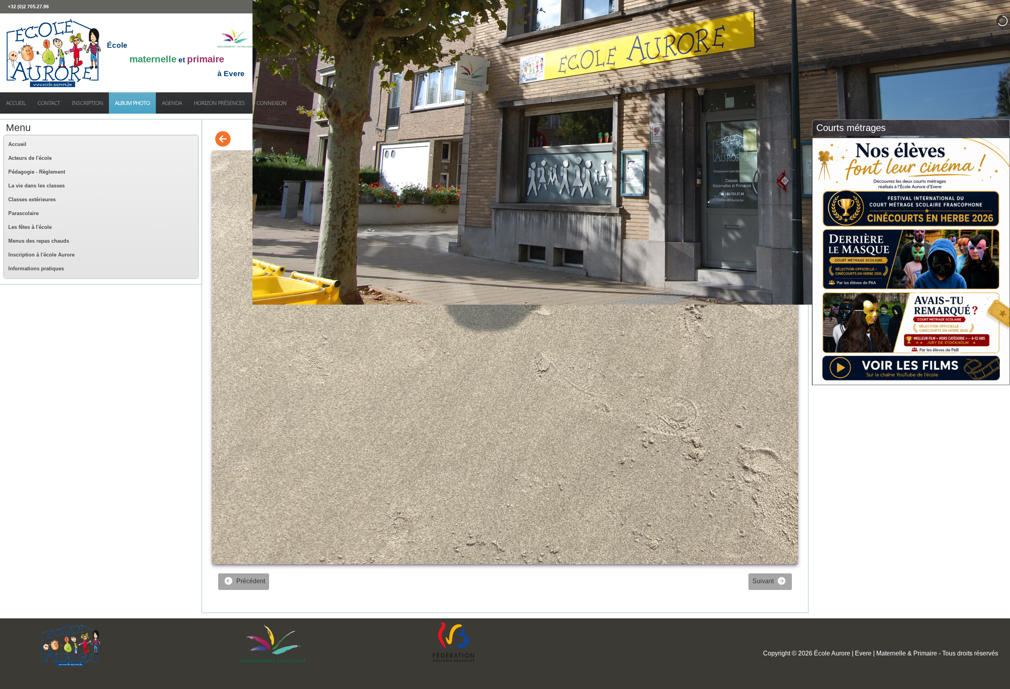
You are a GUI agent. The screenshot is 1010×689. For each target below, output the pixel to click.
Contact (48, 103)
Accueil (16, 103)
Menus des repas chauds (38, 241)
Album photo (132, 103)
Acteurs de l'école (30, 158)
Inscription (87, 103)
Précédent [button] (250, 581)
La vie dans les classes (36, 186)
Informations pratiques (36, 268)
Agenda (172, 103)
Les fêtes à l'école (30, 227)
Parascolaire (23, 213)
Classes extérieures (32, 199)
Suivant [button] (763, 581)
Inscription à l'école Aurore (41, 255)
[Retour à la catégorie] (223, 139)
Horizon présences (219, 103)
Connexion (271, 103)
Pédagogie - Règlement (36, 172)
